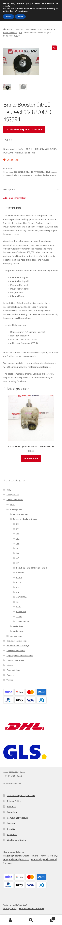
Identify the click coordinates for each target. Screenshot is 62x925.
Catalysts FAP (12, 494)
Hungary (7, 859)
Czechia (17, 855)
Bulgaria (7, 855)
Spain (44, 859)
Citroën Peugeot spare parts (21, 795)
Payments (12, 834)
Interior (9, 665)
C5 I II (18, 602)
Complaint (12, 812)
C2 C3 (18, 582)
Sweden (52, 859)
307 (17, 548)
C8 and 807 (21, 611)
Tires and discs (13, 670)
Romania (35, 859)
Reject (20, 16)
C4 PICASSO (21, 597)
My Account (10, 920)
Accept (8, 16)
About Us (11, 806)
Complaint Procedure (17, 817)
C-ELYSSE (20, 572)
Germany (52, 855)
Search (31, 920)
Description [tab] (9, 189)
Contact (11, 823)
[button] (54, 47)
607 (17, 563)
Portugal (24, 859)
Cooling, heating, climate (17, 641)
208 (17, 533)
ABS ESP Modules (20, 514)
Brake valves (18, 631)
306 (20, 32)
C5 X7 (18, 606)
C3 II (18, 587)
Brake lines (18, 626)
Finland (34, 855)
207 (17, 529)
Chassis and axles (21, 29)
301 (17, 538)
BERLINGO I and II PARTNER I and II (33, 172)
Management (16, 636)
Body (8, 489)
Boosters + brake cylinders (25, 519)
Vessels (9, 680)
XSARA (53, 175)
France (43, 855)
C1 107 (19, 577)
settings (24, 11)
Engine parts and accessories (19, 655)
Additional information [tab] (14, 197)
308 (17, 553)
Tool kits (10, 675)
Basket (47, 917)
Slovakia (7, 863)
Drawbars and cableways (17, 645)
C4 (17, 592)
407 (17, 558)
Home (9, 29)
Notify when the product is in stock (24, 129)
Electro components (15, 650)
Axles (12, 504)
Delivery (11, 828)
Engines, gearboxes (15, 660)
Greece (25, 855)
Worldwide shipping (17, 839)
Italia (16, 859)
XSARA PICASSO (23, 621)
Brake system (37, 29)
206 (17, 524)
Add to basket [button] (31, 458)
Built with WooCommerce (31, 908)
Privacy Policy (14, 801)
